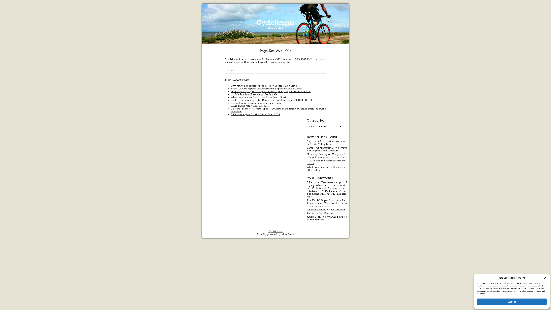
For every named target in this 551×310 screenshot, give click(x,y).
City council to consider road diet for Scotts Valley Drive (264, 85)
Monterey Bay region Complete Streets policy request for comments (271, 91)
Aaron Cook (314, 216)
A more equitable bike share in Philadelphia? (327, 193)
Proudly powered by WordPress (275, 234)
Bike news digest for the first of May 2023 (255, 114)
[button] (545, 277)
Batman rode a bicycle (327, 204)
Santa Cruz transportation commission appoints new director (266, 88)
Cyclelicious (275, 22)
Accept (512, 301)
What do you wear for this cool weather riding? (258, 97)
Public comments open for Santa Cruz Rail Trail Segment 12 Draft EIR (271, 100)
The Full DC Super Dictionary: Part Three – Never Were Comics (327, 202)
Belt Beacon (338, 209)
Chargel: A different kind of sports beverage (256, 102)
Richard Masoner (316, 209)
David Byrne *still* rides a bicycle (250, 105)
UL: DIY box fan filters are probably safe (254, 94)
